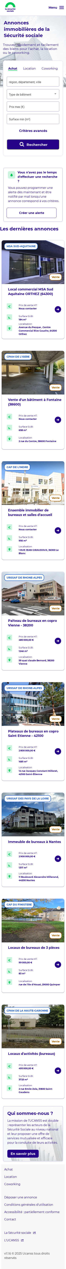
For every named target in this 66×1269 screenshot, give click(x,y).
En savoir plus (23, 1154)
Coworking (50, 68)
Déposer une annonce (20, 1197)
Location (29, 68)
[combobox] (33, 82)
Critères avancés (33, 131)
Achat (12, 68)
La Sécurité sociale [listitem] (17, 1233)
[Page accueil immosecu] (10, 12)
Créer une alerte (31, 213)
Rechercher (33, 144)
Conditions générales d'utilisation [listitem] (28, 1204)
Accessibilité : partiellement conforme (32, 1212)
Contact (10, 1219)
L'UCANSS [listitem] (11, 1240)
